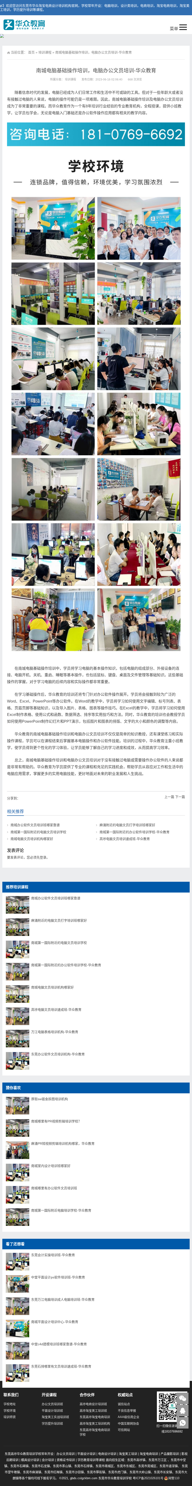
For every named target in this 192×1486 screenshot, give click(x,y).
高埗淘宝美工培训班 (93, 1410)
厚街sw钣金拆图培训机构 (49, 1099)
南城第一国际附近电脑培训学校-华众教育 (61, 1210)
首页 (31, 52)
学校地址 (10, 1404)
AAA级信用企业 (128, 1417)
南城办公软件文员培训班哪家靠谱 (35, 825)
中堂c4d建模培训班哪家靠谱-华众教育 (59, 1344)
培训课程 (45, 52)
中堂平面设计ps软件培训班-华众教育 (58, 1277)
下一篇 (180, 797)
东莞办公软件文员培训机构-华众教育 (58, 1054)
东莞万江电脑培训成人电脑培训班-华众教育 (63, 1299)
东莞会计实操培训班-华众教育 (53, 1255)
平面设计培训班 (52, 1410)
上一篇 (169, 797)
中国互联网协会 (128, 1423)
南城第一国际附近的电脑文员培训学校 (38, 832)
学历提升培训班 (52, 1423)
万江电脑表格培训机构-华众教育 (54, 1032)
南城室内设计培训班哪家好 (50, 1166)
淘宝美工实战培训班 (55, 1417)
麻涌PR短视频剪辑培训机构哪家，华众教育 (63, 1143)
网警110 (173, 1478)
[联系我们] (182, 1410)
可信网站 (124, 1430)
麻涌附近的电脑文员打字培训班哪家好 (127, 825)
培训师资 (10, 1417)
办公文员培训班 (52, 1404)
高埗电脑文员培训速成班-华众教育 (125, 839)
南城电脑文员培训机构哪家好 (32, 839)
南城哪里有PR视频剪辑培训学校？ (56, 1121)
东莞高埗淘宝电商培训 (95, 1417)
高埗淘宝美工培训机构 (95, 1423)
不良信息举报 (127, 1410)
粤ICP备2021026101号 (148, 1478)
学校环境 (10, 1410)
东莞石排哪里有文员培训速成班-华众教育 (61, 1366)
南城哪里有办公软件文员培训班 (54, 1188)
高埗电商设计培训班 (93, 1404)
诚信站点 (124, 1404)
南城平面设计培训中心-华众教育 (54, 1322)
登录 (43, 857)
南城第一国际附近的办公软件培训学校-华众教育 (135, 832)
